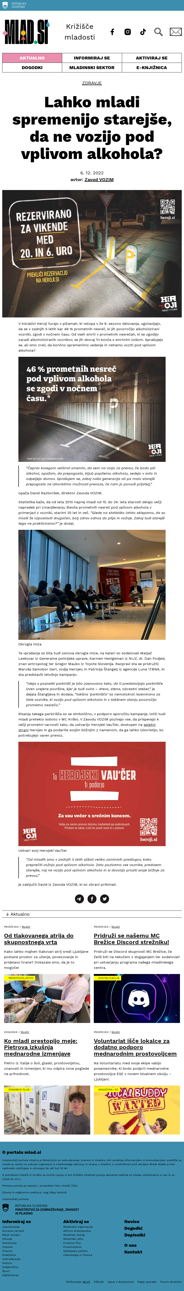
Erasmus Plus (19, 1089)
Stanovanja (9, 1243)
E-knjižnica (151, 67)
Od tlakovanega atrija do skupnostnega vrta (39, 938)
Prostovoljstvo (21, 978)
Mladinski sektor (92, 68)
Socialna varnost (13, 1230)
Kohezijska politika (75, 1251)
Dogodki (32, 67)
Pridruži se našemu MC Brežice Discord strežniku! (131, 938)
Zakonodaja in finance (77, 1255)
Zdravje (92, 83)
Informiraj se (92, 59)
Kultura (7, 1263)
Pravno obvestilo (171, 1281)
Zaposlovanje (11, 1226)
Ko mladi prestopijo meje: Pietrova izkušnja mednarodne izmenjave (40, 1047)
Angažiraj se (108, 1089)
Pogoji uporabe (147, 1281)
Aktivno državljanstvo (77, 1230)
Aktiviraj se (145, 59)
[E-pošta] (176, 32)
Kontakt (133, 1252)
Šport (6, 1271)
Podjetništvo (10, 1267)
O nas (130, 1245)
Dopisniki (134, 1235)
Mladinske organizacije (78, 1226)
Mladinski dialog (73, 1234)
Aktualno (33, 59)
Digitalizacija (108, 978)
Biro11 (86, 1281)
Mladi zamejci (11, 1234)
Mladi (26, 926)
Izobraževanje (11, 1259)
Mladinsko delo (73, 1238)
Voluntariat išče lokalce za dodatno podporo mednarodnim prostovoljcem (135, 1047)
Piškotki (99, 1281)
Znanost (7, 1247)
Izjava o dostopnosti (120, 1281)
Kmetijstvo (9, 1255)
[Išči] (158, 32)
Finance (7, 1251)
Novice (132, 1221)
